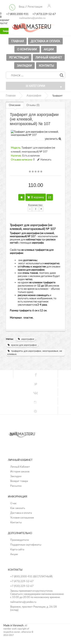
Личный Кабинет (20, 466)
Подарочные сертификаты (25, 544)
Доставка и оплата (45, 41)
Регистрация (19, 57)
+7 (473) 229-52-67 (22, 581)
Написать (45, 159)
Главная (17, 41)
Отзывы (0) (32, 105)
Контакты (46, 65)
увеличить (52, 138)
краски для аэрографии (24, 344)
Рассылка (15, 485)
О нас (13, 503)
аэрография (27, 338)
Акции (49, 49)
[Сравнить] (49, 197)
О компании (27, 49)
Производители (19, 539)
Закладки (24, 65)
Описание (15, 105)
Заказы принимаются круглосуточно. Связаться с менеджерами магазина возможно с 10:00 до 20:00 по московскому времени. (37, 594)
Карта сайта (17, 549)
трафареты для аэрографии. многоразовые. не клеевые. (34, 352)
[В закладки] (21, 197)
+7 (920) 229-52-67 (22, 586)
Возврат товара (19, 481)
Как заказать (17, 508)
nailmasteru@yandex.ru (23, 601)
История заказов (19, 471)
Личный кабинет (49, 57)
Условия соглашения (22, 517)
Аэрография (34, 95)
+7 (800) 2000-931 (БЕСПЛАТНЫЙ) (31, 576)
